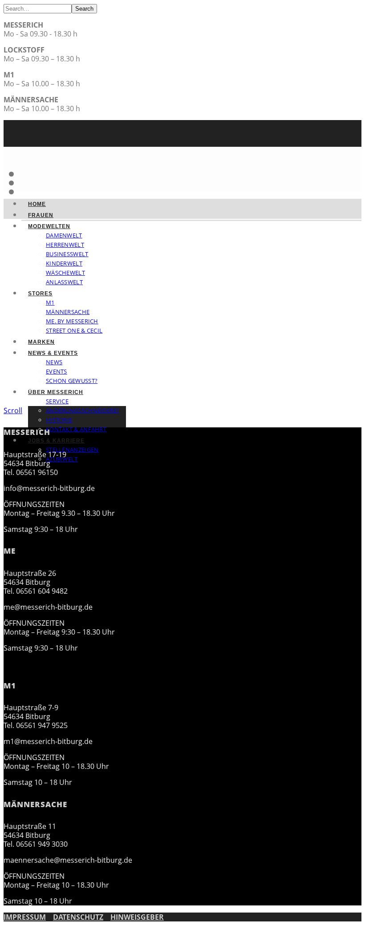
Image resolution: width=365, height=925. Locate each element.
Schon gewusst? (71, 381)
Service (57, 401)
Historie (59, 420)
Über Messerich (55, 392)
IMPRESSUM (25, 917)
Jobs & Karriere (56, 441)
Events (56, 371)
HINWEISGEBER (137, 917)
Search (84, 8)
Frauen (40, 215)
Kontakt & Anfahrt (76, 429)
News (54, 362)
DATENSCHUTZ (78, 917)
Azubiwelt (62, 459)
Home (37, 204)
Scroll (13, 410)
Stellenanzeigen (72, 450)
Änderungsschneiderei (82, 410)
